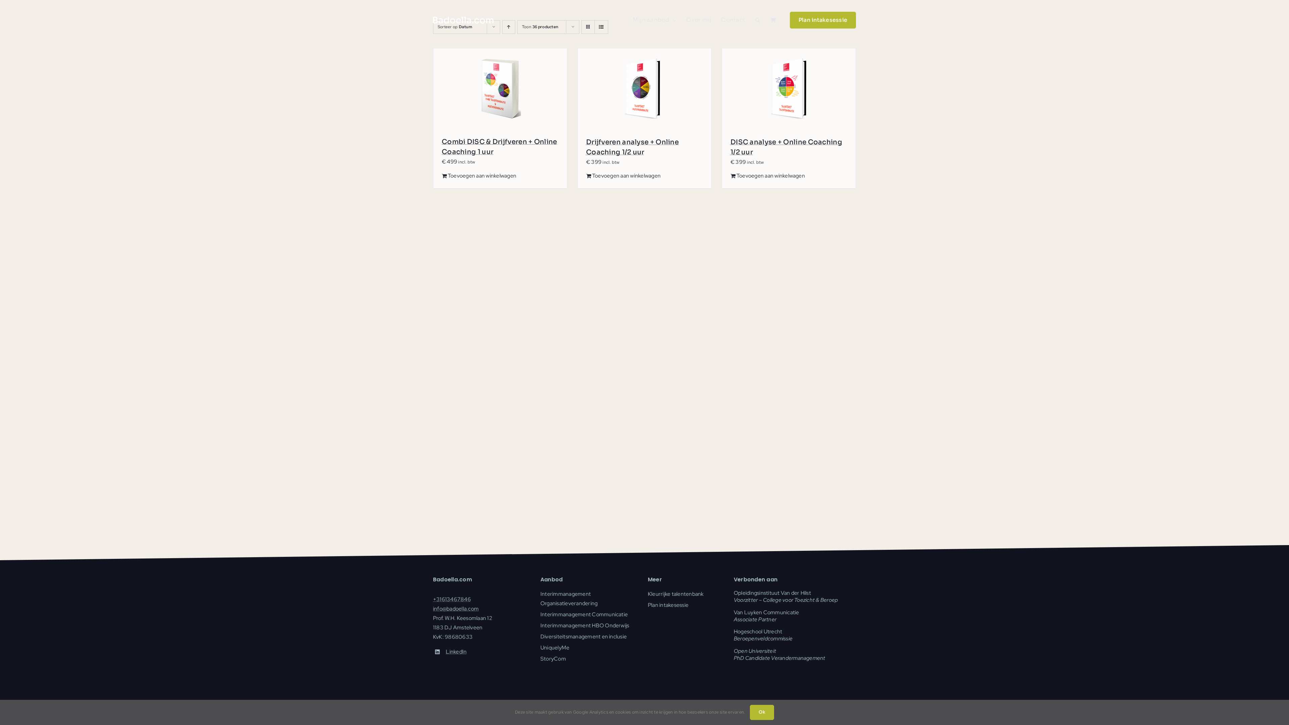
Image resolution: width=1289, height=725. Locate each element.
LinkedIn (456, 651)
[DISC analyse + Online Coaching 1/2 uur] (789, 88)
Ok (762, 712)
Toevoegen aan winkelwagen (482, 175)
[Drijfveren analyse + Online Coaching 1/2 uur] (644, 88)
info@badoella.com (456, 608)
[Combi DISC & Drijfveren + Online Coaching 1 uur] (500, 88)
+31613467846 (452, 599)
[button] (757, 20)
